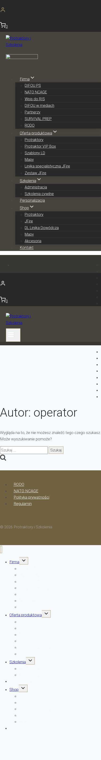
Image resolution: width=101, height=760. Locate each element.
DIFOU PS (33, 85)
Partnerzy (32, 112)
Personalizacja (32, 200)
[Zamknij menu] (1, 549)
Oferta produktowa (25, 615)
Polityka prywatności (31, 497)
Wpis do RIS (35, 99)
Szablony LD (35, 153)
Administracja (36, 187)
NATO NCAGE (36, 92)
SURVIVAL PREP (38, 119)
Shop (14, 689)
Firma (14, 562)
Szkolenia (17, 662)
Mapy (29, 159)
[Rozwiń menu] (13, 335)
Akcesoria (33, 241)
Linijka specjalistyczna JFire (47, 166)
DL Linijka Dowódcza (42, 227)
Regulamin (23, 503)
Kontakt (27, 247)
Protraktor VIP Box (40, 146)
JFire (29, 221)
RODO (30, 125)
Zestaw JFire (35, 173)
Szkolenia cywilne (39, 194)
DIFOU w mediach (39, 105)
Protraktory (34, 140)
